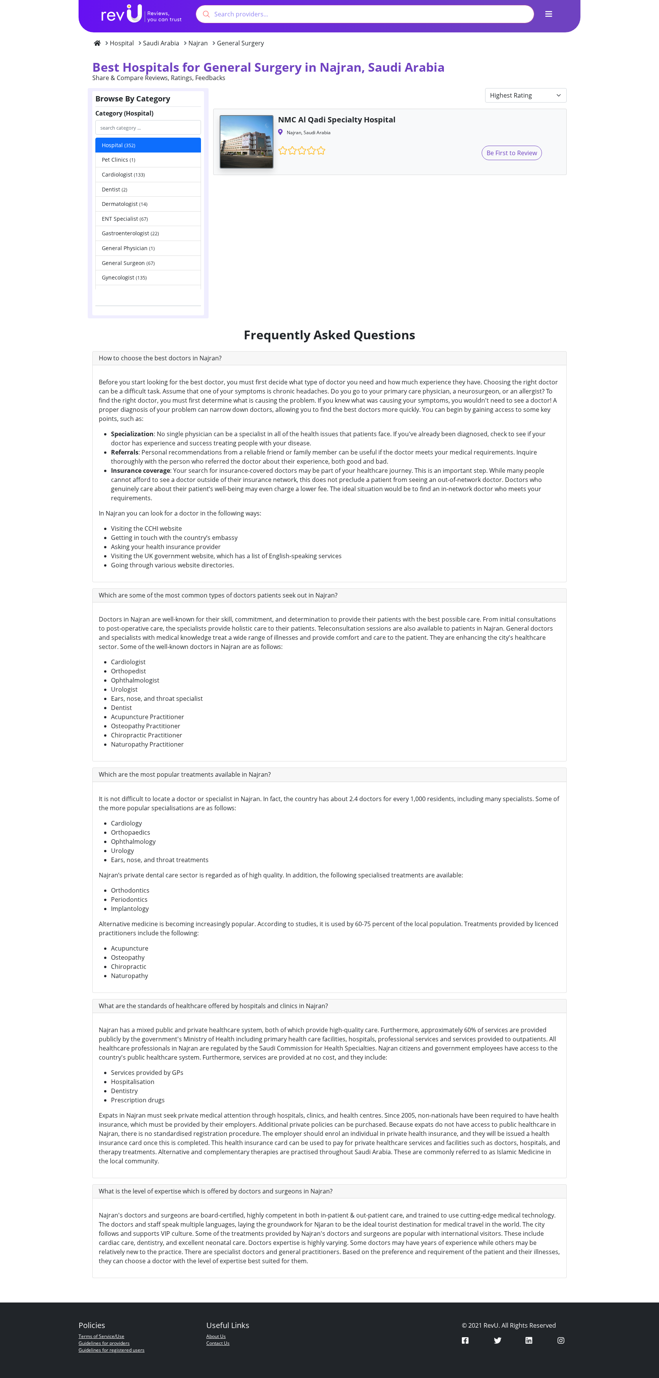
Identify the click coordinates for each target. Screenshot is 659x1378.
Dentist (114, 189)
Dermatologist (125, 203)
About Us (216, 1336)
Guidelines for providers (104, 1343)
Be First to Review (512, 153)
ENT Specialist (125, 218)
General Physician (128, 248)
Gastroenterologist (130, 233)
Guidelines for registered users (112, 1350)
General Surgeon (128, 263)
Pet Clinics (118, 159)
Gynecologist (124, 277)
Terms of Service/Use (101, 1336)
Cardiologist (123, 174)
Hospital (118, 145)
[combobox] (365, 14)
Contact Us (218, 1343)
